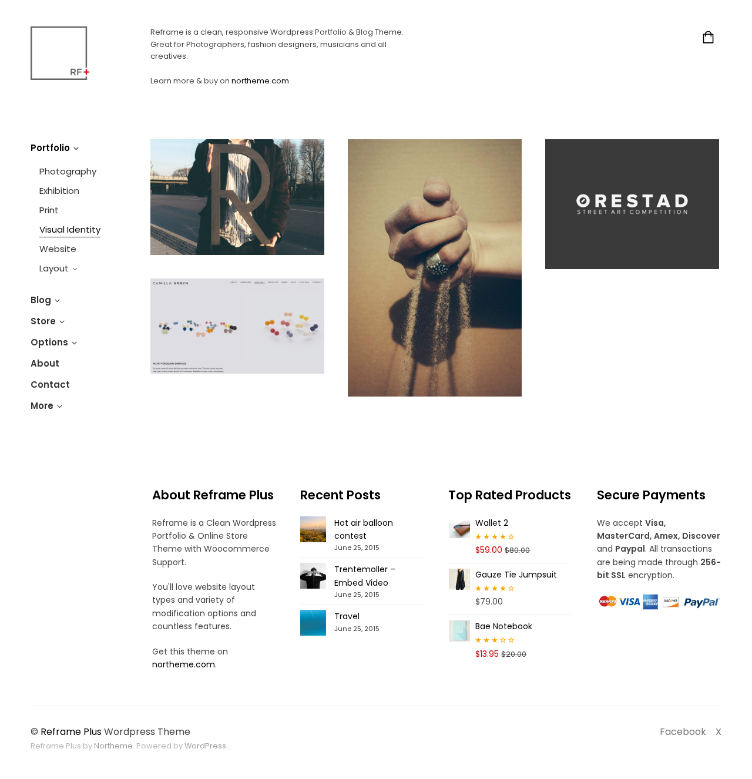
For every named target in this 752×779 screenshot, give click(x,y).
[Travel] (313, 623)
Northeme (113, 746)
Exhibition (59, 190)
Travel (347, 616)
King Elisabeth (435, 267)
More (42, 405)
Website (57, 249)
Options (49, 342)
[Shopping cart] (708, 39)
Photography (67, 171)
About (45, 363)
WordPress (205, 746)
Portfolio (50, 148)
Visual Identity (69, 229)
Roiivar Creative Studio (237, 196)
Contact (50, 384)
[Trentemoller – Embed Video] (313, 576)
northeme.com (260, 80)
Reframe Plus (71, 731)
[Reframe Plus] (60, 53)
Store (43, 321)
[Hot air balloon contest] (313, 529)
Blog (41, 300)
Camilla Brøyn (237, 325)
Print (49, 210)
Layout (54, 268)
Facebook (683, 731)
